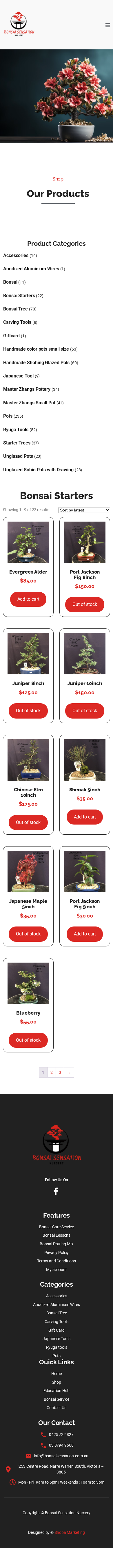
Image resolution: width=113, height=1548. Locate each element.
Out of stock (84, 604)
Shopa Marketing (69, 1532)
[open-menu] (107, 24)
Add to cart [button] (28, 599)
